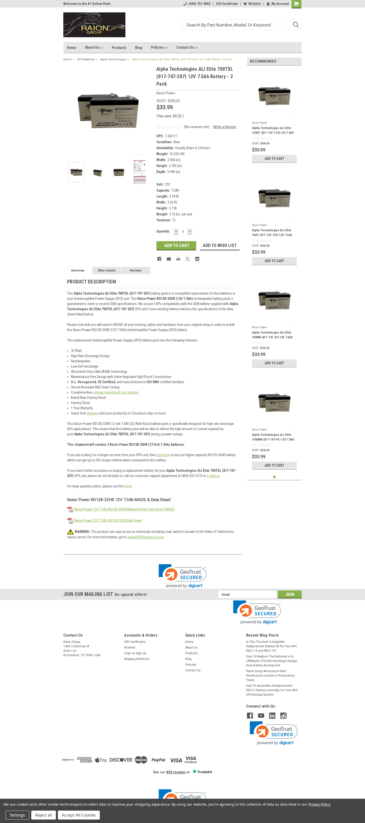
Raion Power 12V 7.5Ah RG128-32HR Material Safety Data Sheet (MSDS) (124, 509)
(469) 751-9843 (199, 4)
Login (128, 653)
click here (163, 455)
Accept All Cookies (79, 815)
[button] (183, 576)
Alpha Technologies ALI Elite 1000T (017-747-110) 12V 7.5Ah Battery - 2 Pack (272, 131)
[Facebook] (159, 259)
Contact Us (185, 47)
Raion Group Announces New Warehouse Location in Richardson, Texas (270, 675)
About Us (92, 47)
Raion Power (259, 123)
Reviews (136, 270)
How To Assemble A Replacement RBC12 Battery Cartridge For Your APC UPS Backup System (272, 690)
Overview (77, 270)
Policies (158, 47)
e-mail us (213, 476)
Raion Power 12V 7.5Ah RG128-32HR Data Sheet (107, 520)
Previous (68, 109)
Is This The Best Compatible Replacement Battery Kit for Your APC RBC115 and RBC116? (271, 646)
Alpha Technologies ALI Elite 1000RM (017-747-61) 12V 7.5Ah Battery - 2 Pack (273, 438)
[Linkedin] (197, 259)
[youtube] (261, 716)
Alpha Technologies (113, 59)
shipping (93, 413)
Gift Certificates (135, 642)
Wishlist (255, 4)
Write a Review (224, 127)
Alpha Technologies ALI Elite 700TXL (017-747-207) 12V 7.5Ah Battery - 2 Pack (182, 59)
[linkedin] (272, 716)
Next (148, 109)
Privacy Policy (319, 804)
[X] (188, 259)
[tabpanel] (274, 117)
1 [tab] (274, 477)
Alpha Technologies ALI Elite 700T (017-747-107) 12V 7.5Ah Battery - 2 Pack (272, 233)
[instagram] (283, 716)
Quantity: (163, 231)
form (128, 486)
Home (71, 47)
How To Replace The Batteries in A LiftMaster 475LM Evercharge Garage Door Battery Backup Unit (271, 661)
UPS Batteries (86, 59)
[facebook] (250, 716)
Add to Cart (274, 159)
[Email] (169, 259)
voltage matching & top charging (116, 392)
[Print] (178, 259)
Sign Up (141, 653)
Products (119, 47)
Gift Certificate (227, 4)
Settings (17, 815)
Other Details (107, 270)
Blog (138, 47)
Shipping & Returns (137, 659)
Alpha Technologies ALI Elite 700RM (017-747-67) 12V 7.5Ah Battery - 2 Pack (272, 335)
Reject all (43, 815)
